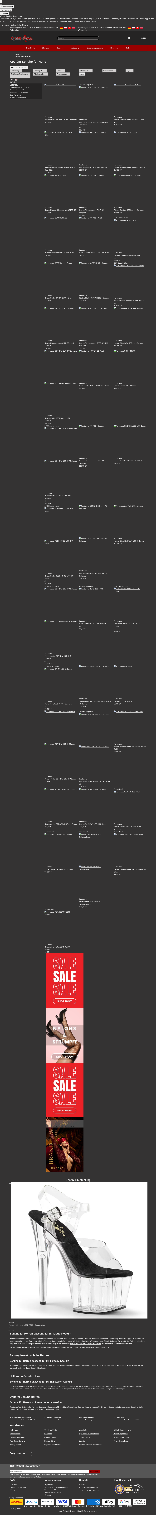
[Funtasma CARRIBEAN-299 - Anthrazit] (60, 99)
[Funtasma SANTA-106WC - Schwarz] (95, 681)
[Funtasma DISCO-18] (130, 681)
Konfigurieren (6, 10)
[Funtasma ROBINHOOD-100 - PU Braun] (60, 539)
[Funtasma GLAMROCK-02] (60, 233)
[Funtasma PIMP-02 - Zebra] (130, 147)
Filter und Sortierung (19, 67)
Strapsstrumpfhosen (121, 1441)
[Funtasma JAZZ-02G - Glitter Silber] (130, 849)
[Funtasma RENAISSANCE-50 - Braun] (60, 804)
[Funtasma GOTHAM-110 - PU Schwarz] (60, 382)
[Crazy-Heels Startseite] (22, 38)
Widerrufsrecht (50, 1490)
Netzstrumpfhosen (120, 1434)
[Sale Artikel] (95, 980)
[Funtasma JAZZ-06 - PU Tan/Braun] (95, 102)
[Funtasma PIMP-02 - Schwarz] (95, 441)
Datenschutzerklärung (19, 25)
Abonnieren (94, 1471)
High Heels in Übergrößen (89, 1434)
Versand (94, 1511)
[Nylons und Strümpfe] (95, 1035)
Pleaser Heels (15, 1434)
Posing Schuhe (15, 1444)
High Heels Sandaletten (53, 1444)
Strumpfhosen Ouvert (121, 1437)
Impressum (4, 25)
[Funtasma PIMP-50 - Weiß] (130, 235)
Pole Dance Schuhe (17, 1441)
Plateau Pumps (50, 1437)
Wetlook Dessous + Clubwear (90, 1444)
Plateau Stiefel (49, 1441)
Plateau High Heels (17, 1437)
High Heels (14, 1430)
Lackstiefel (83, 1430)
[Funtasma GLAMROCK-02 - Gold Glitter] (60, 147)
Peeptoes (48, 1434)
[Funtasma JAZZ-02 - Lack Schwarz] (60, 323)
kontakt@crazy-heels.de (88, 1487)
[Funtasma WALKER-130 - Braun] (95, 804)
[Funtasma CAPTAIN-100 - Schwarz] (130, 521)
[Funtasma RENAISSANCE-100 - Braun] (130, 441)
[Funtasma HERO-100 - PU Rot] (95, 604)
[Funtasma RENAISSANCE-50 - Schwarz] (130, 604)
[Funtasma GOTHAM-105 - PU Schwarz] (60, 620)
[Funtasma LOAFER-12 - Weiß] (95, 366)
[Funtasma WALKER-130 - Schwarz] (130, 323)
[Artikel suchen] (99, 38)
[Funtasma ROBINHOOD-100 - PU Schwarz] (95, 537)
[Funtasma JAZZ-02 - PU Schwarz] (95, 323)
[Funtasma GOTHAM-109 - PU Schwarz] (60, 459)
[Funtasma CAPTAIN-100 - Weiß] (130, 806)
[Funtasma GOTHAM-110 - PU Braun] (95, 745)
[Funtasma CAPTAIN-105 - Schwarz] (95, 278)
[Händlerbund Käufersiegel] (123, 1489)
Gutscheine (14, 1485)
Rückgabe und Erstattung (19, 1490)
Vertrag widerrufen (16, 1498)
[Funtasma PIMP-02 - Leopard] (95, 190)
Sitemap (47, 1495)
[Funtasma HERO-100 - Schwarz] (95, 147)
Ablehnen (4, 13)
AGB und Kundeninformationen (56, 1487)
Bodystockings (84, 1437)
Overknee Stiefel (50, 1430)
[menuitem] (30, 48)
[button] (143, 38)
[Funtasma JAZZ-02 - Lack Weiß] (130, 99)
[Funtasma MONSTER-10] (60, 190)
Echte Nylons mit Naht (122, 1430)
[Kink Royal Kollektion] (95, 1144)
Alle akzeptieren (7, 7)
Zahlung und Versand (18, 1487)
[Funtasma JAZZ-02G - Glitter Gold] (130, 726)
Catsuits (82, 1441)
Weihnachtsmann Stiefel (99, 1341)
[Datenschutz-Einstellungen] (1, 1)
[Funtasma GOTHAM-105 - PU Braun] (60, 742)
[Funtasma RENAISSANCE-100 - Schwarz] (60, 927)
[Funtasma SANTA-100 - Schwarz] (60, 684)
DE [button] (129, 38)
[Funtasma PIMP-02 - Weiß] (95, 233)
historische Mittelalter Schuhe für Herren (85, 1344)
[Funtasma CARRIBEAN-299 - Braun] (130, 280)
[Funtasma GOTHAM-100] (130, 366)
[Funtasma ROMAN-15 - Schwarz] (130, 190)
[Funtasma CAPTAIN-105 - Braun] (60, 849)
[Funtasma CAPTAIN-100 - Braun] (60, 278)
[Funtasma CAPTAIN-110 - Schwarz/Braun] (95, 865)
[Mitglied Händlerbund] (135, 1488)
